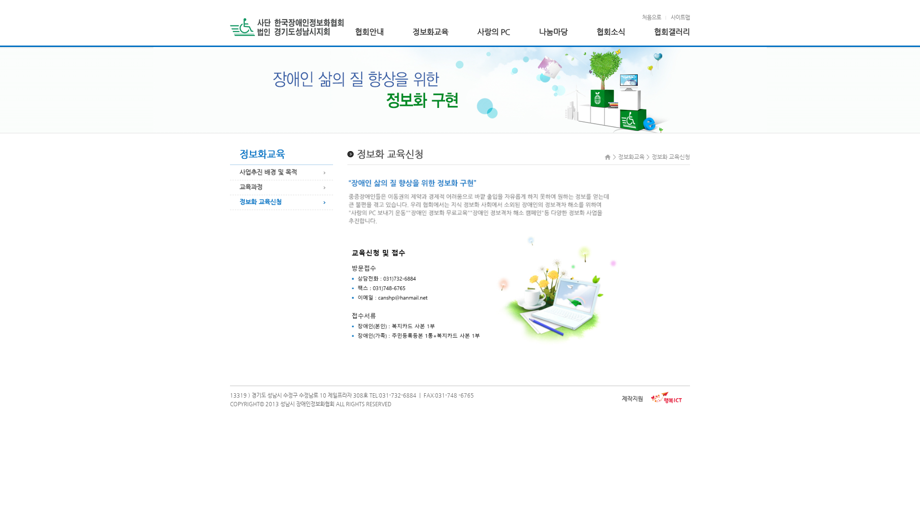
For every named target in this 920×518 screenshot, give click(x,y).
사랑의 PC (493, 32)
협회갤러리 (672, 32)
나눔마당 (553, 32)
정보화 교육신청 (261, 201)
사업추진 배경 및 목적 (268, 172)
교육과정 (251, 186)
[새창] (666, 397)
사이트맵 (680, 17)
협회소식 (611, 32)
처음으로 (651, 17)
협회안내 (369, 32)
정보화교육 (430, 32)
